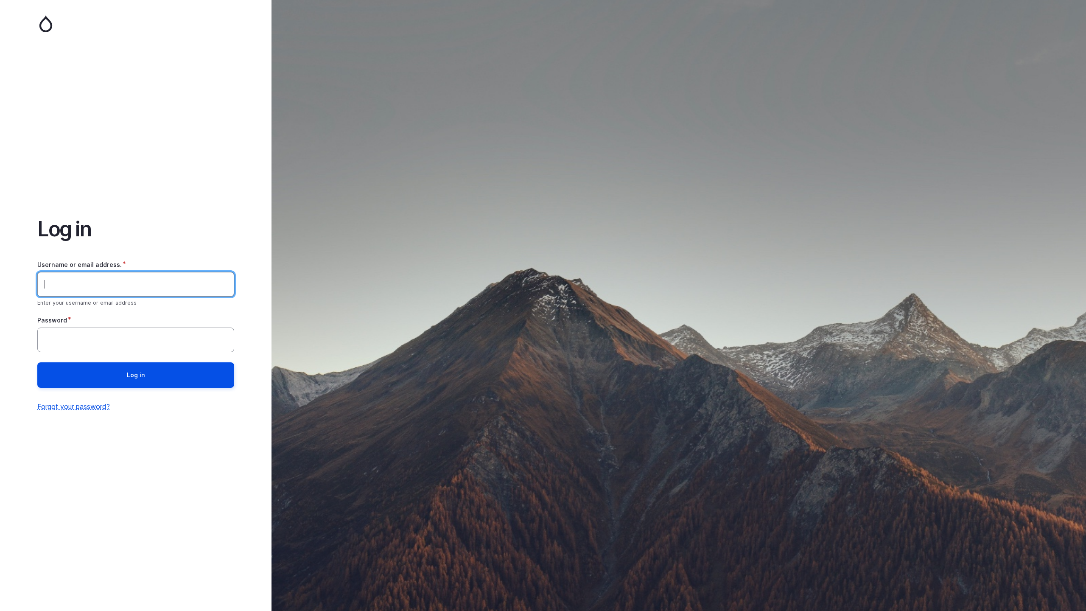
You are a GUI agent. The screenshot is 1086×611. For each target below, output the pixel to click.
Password (52, 320)
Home (135, 23)
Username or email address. (79, 264)
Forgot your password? (73, 406)
